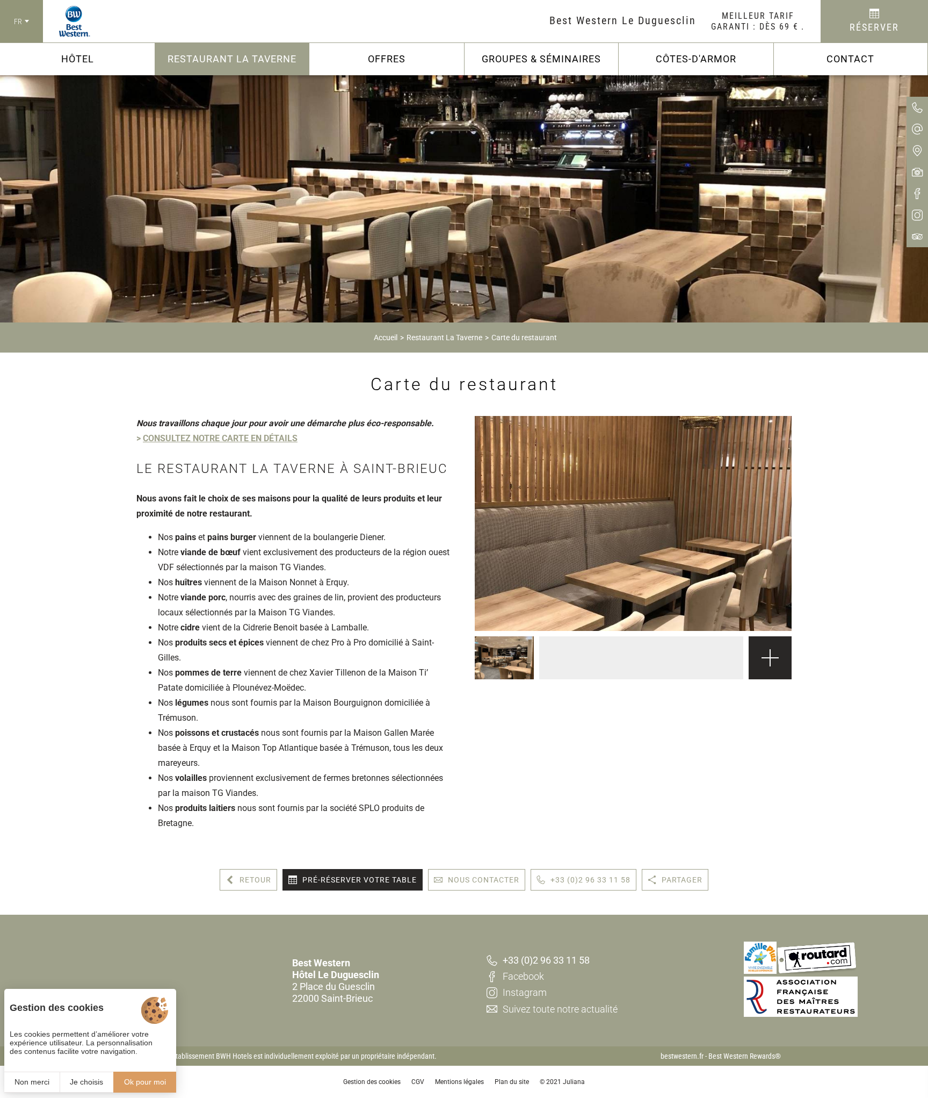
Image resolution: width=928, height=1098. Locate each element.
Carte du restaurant (524, 337)
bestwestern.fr (682, 1056)
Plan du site (512, 1082)
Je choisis (86, 1082)
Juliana (574, 1082)
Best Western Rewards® (744, 1056)
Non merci (32, 1082)
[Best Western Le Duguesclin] (66, 21)
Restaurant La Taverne (444, 337)
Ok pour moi (145, 1082)
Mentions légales (459, 1082)
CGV (417, 1082)
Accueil (385, 337)
